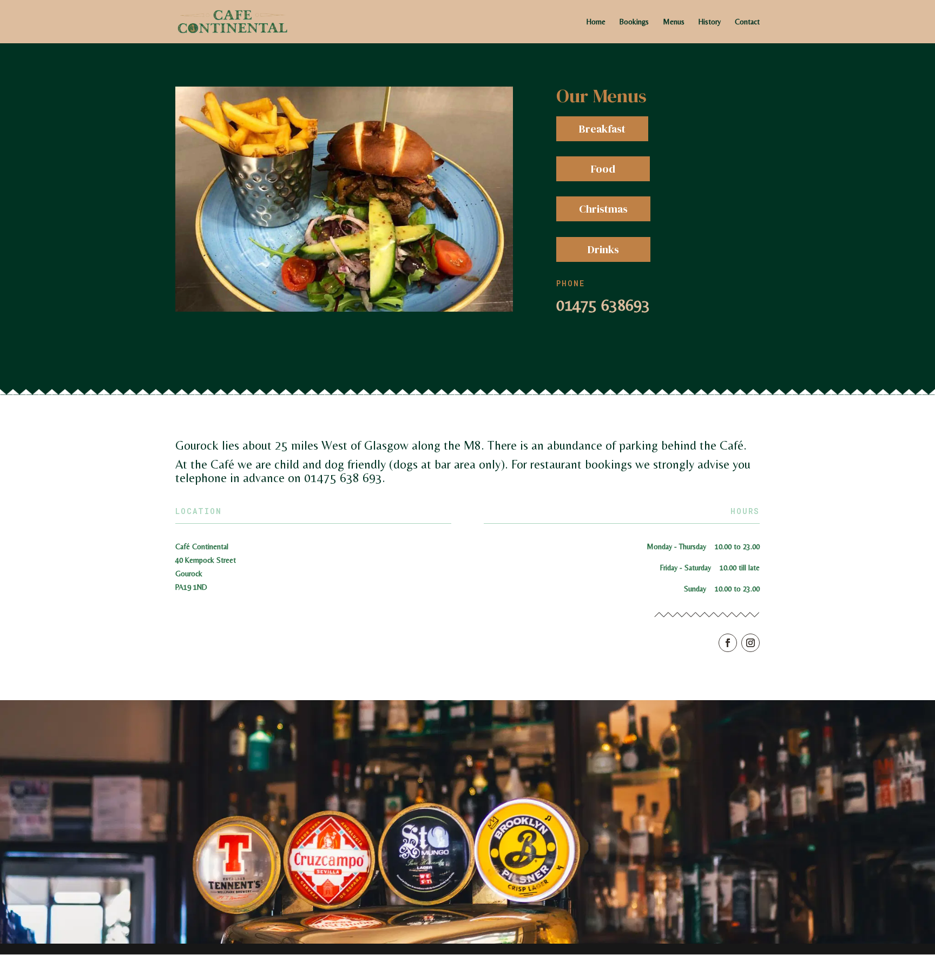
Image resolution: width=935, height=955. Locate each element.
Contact (747, 22)
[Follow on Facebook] (728, 643)
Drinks (603, 249)
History (710, 22)
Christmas (603, 208)
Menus (673, 22)
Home (596, 22)
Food (603, 168)
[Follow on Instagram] (750, 643)
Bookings (634, 22)
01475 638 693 (343, 478)
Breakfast (602, 128)
